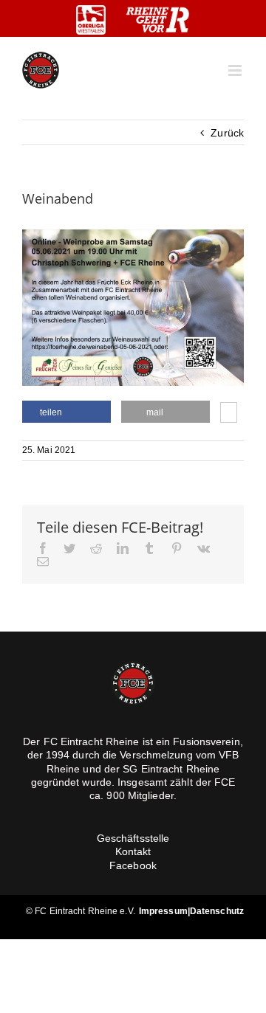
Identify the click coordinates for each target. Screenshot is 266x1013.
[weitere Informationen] (228, 414)
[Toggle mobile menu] (236, 70)
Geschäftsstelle (133, 838)
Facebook (133, 865)
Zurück (227, 133)
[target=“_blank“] (90, 20)
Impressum (163, 911)
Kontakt (133, 851)
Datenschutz (217, 911)
